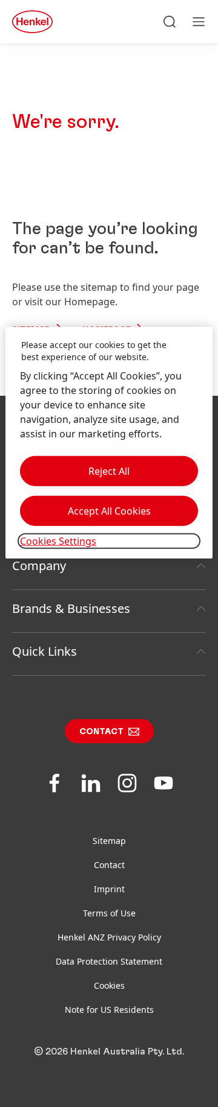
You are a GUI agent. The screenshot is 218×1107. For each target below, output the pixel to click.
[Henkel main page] (32, 22)
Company (39, 565)
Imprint (109, 889)
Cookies (109, 985)
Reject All (109, 471)
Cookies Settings (58, 541)
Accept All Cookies (109, 511)
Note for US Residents (109, 1009)
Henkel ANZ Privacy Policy (109, 937)
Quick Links (44, 651)
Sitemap (109, 840)
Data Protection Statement (109, 961)
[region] (109, 443)
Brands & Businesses (71, 608)
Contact (101, 732)
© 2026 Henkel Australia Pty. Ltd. (109, 1051)
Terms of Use (109, 913)
